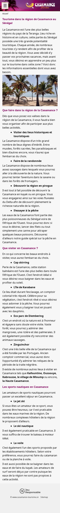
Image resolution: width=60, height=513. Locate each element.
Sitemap (44, 497)
